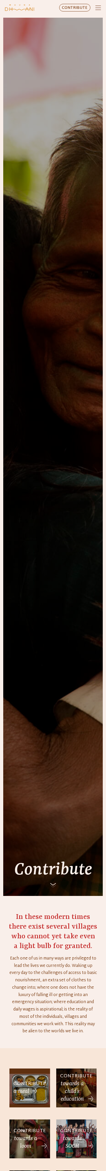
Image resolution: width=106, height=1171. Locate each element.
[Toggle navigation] (98, 7)
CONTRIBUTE (74, 7)
